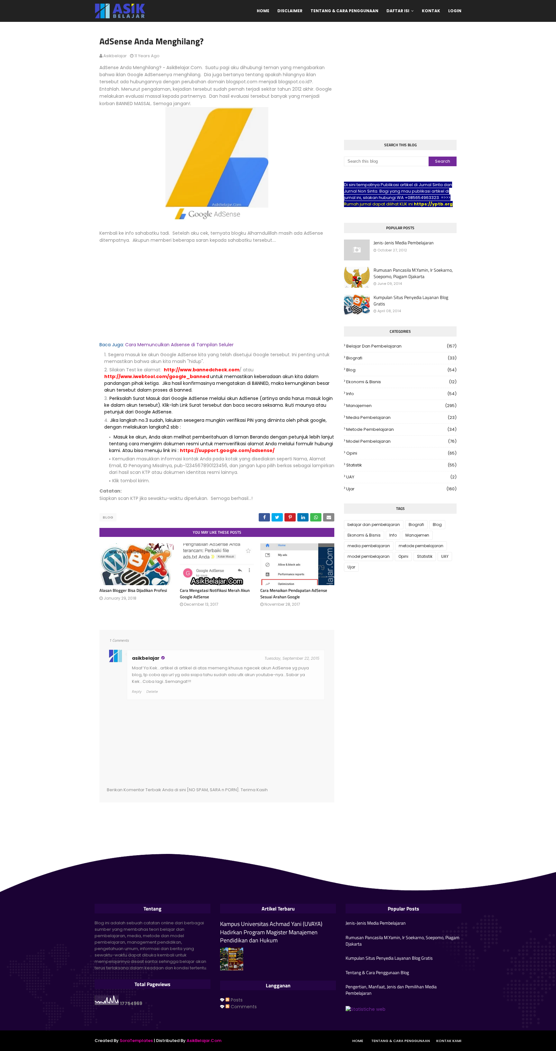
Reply (137, 691)
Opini (401, 453)
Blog (108, 517)
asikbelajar (115, 56)
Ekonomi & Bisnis (401, 382)
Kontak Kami (448, 1040)
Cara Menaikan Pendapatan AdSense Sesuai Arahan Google (293, 593)
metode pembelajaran (401, 429)
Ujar (401, 489)
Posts (236, 1000)
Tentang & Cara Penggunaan (400, 1040)
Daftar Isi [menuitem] (397, 11)
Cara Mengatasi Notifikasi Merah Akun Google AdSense (215, 593)
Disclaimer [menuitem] (289, 11)
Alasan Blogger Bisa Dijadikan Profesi (133, 590)
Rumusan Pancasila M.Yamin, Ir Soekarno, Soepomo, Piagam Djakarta (413, 273)
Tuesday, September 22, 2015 (292, 658)
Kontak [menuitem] (431, 11)
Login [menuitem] (454, 11)
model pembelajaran (401, 441)
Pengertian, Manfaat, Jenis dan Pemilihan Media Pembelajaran (391, 989)
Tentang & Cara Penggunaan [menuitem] (344, 11)
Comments (243, 1006)
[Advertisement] (216, 289)
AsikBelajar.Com (204, 1040)
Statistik (401, 465)
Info (401, 394)
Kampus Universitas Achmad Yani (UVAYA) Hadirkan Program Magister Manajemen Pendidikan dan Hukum (271, 932)
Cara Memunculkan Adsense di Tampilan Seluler (179, 344)
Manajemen (401, 406)
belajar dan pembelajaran (401, 346)
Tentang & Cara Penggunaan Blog (377, 972)
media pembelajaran (401, 417)
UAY (401, 477)
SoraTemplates (136, 1040)
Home (357, 1040)
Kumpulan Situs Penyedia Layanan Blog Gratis (411, 300)
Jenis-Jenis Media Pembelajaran (404, 243)
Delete (152, 691)
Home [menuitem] (263, 11)
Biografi (401, 358)
